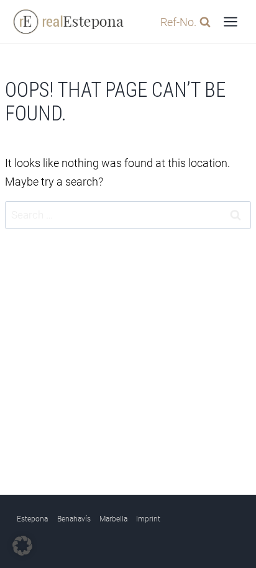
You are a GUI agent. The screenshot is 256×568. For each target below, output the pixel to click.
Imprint (148, 519)
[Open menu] (230, 21)
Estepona (32, 519)
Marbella (113, 519)
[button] (22, 545)
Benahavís (74, 519)
